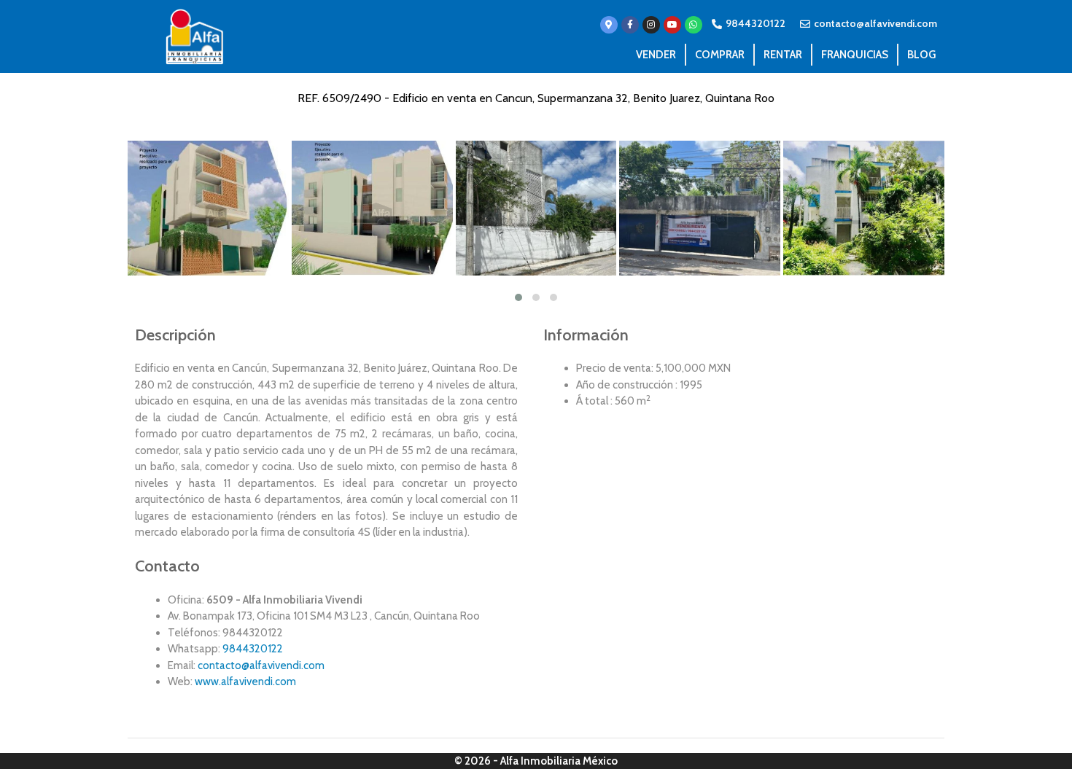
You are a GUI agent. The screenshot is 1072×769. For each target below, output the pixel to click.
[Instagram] (651, 25)
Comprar (720, 54)
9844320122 (252, 648)
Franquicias (854, 54)
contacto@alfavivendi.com (261, 665)
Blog (921, 54)
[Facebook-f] (630, 25)
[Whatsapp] (693, 25)
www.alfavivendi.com (245, 681)
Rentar (783, 54)
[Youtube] (672, 25)
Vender (656, 54)
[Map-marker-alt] (609, 25)
